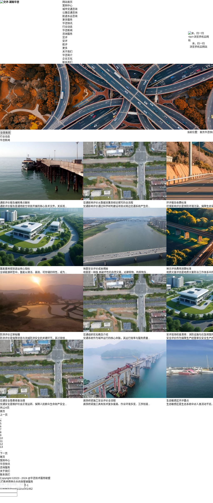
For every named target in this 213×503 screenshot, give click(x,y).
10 (1, 438)
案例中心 (67, 5)
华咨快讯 (67, 23)
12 (1, 444)
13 (1, 446)
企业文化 (67, 58)
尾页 (2, 456)
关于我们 (67, 51)
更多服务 (67, 19)
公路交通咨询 (69, 12)
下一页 (3, 453)
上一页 (3, 414)
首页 (202, 132)
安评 (64, 41)
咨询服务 (67, 34)
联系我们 (67, 62)
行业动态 (67, 26)
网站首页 (67, 2)
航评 (64, 44)
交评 (64, 37)
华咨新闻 (67, 30)
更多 (64, 48)
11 (1, 441)
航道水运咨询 (69, 16)
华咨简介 (67, 55)
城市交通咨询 (69, 9)
